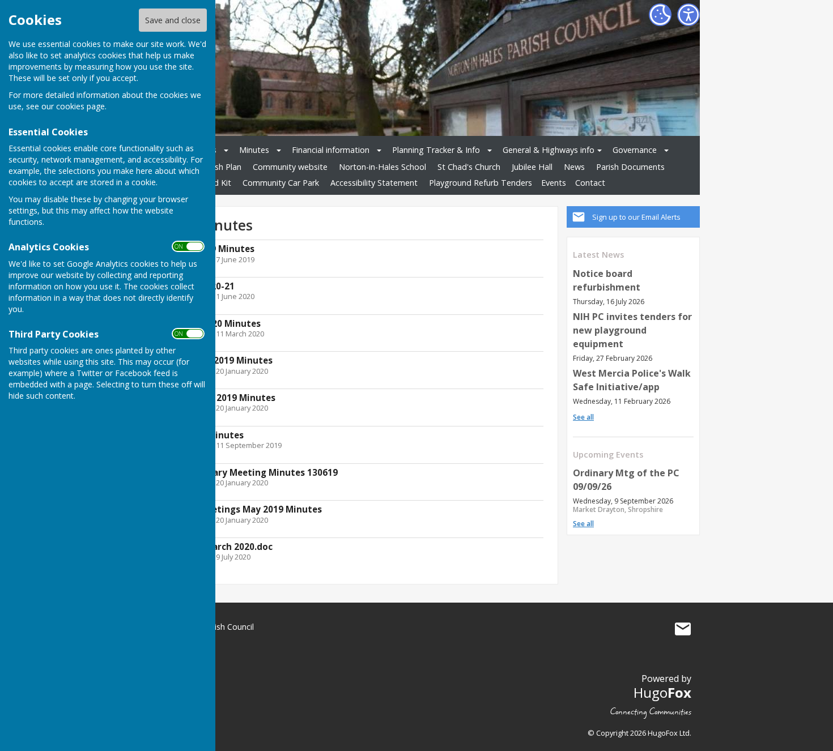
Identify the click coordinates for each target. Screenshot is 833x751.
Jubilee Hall (532, 166)
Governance (635, 149)
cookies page (80, 106)
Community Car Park (281, 182)
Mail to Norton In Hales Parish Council (682, 629)
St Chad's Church (468, 166)
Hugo (662, 692)
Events (553, 182)
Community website (290, 166)
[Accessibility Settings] (688, 14)
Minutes (254, 149)
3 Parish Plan (217, 166)
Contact (590, 182)
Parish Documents (630, 166)
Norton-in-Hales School (382, 166)
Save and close (173, 20)
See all (583, 417)
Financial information (330, 149)
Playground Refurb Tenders (480, 182)
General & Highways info (548, 149)
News (574, 166)
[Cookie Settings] (660, 14)
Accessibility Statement (374, 182)
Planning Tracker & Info (436, 149)
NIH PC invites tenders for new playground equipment (632, 330)
